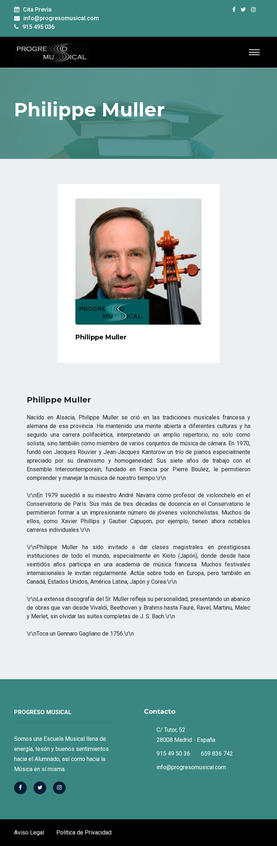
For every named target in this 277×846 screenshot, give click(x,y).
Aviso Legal (29, 832)
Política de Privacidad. (84, 832)
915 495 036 (38, 26)
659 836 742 (217, 753)
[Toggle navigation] (254, 52)
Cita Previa (37, 9)
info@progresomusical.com (61, 18)
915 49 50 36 (173, 753)
